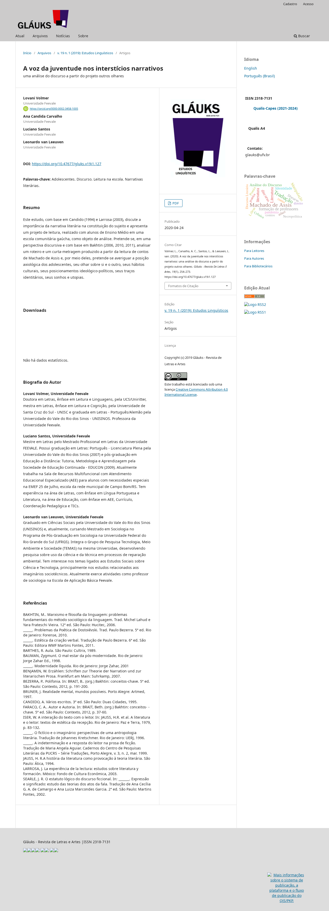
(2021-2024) (287, 108)
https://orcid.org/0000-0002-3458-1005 (54, 108)
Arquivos (40, 35)
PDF (175, 203)
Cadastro (290, 4)
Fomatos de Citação (183, 286)
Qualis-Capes (264, 108)
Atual (19, 35)
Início (27, 53)
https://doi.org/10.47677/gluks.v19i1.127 (66, 163)
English (250, 68)
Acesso (308, 4)
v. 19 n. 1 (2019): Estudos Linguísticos (85, 53)
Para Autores (254, 258)
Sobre (83, 35)
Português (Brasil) (259, 75)
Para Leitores (254, 250)
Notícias (63, 35)
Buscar (303, 35)
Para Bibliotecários (258, 266)
